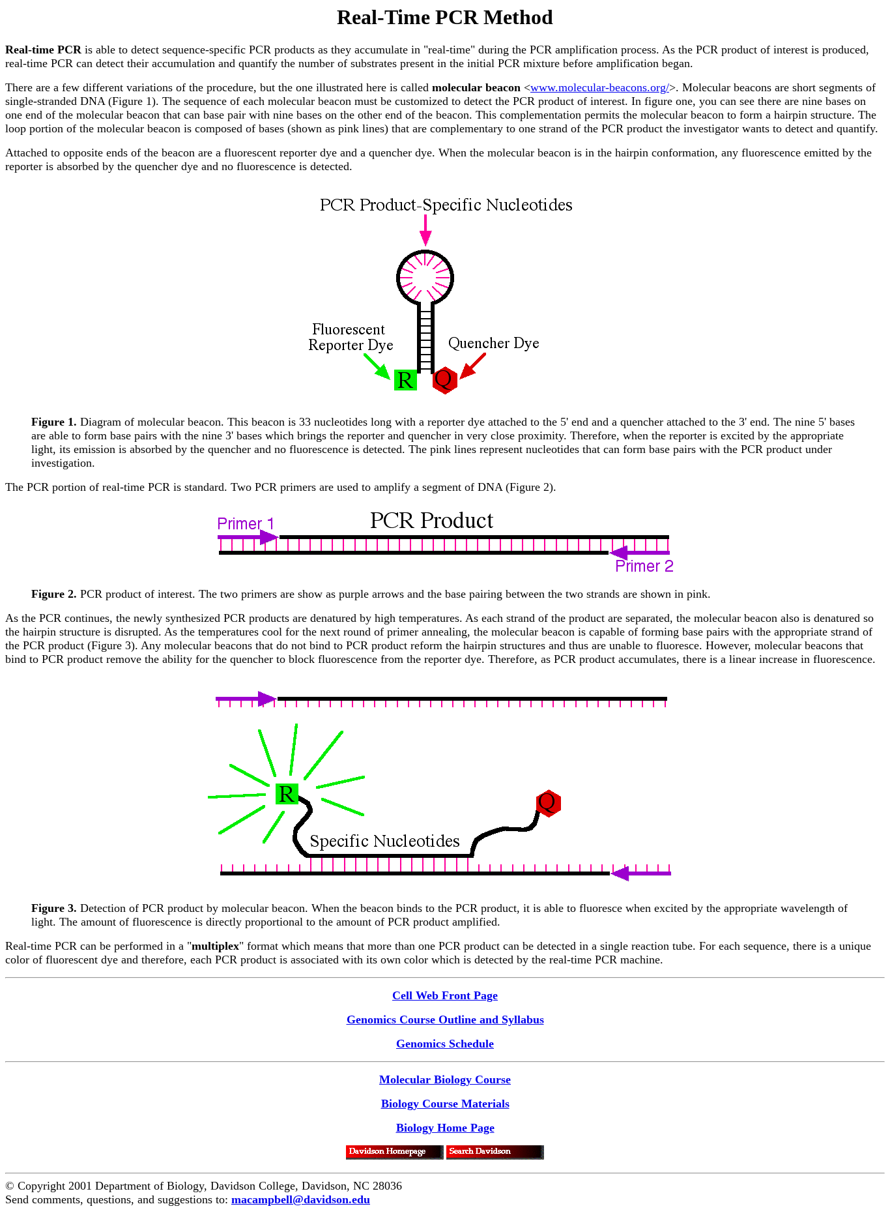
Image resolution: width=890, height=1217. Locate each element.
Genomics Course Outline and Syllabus (445, 1019)
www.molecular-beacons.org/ (599, 87)
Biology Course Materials (445, 1103)
